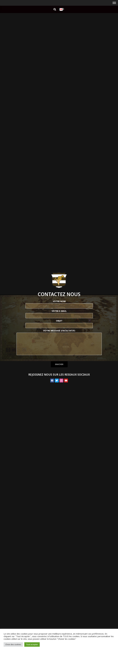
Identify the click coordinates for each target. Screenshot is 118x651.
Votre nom (59, 301)
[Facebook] (52, 380)
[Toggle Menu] (114, 3)
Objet (59, 320)
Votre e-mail (59, 311)
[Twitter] (57, 380)
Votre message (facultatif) (59, 330)
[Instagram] (61, 380)
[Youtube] (66, 380)
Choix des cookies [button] (13, 644)
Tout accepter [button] (32, 644)
